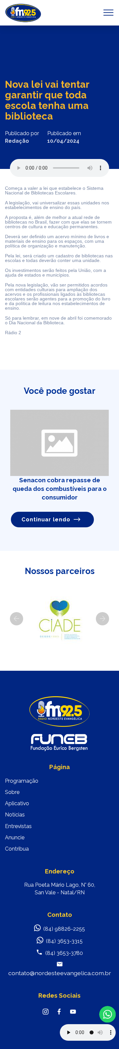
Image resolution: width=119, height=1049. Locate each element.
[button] (16, 618)
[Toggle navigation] (108, 12)
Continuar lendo (45, 519)
